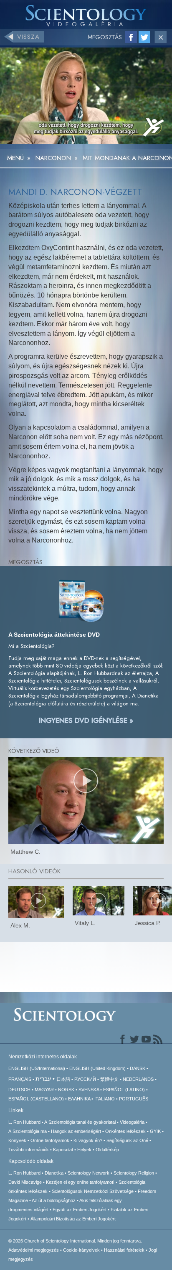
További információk (28, 1149)
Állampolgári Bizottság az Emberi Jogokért (73, 1218)
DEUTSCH (19, 1089)
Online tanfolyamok (49, 1140)
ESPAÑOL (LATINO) (124, 1089)
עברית (43, 1078)
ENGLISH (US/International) (36, 1068)
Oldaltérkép (107, 1149)
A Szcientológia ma (27, 1131)
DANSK (137, 1068)
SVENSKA (88, 1089)
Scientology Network (88, 1172)
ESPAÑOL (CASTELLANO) (36, 1098)
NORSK (66, 1089)
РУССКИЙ (85, 1079)
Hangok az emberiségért (76, 1131)
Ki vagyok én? (87, 1140)
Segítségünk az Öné (127, 1140)
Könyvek (17, 1140)
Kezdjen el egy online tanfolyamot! (80, 1182)
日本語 (63, 1079)
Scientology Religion (134, 1172)
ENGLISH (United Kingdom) (97, 1068)
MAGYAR (44, 1089)
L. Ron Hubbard (24, 1122)
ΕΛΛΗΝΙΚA (79, 1098)
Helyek (84, 1149)
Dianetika (54, 1172)
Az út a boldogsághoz (54, 1200)
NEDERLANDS (138, 1079)
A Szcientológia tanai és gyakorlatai (80, 1122)
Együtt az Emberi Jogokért (79, 1209)
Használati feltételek (124, 1250)
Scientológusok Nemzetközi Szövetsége (93, 1191)
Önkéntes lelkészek (125, 1131)
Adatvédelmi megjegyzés (33, 1250)
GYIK (155, 1131)
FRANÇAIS (19, 1079)
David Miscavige (25, 1182)
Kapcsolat (63, 1149)
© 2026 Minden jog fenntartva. (75, 1240)
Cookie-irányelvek (81, 1250)
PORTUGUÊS (133, 1098)
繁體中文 (109, 1079)
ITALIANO (104, 1098)
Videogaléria (132, 1122)
